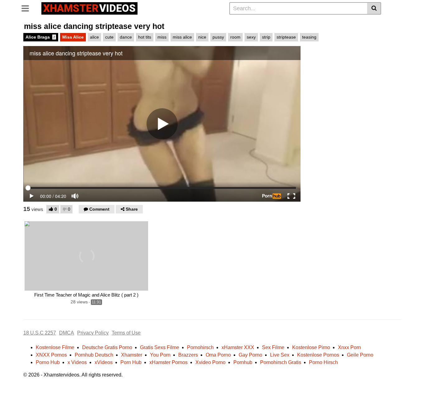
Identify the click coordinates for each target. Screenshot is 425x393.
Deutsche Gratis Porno (107, 347)
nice (202, 37)
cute (109, 37)
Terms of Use (126, 332)
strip (266, 37)
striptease (286, 37)
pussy (218, 37)
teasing (309, 37)
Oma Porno (218, 355)
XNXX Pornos (51, 355)
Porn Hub (131, 362)
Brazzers (188, 355)
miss (161, 37)
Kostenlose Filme (55, 347)
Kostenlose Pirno (311, 347)
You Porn (160, 355)
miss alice (182, 37)
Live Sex (279, 355)
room (235, 37)
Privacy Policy (93, 332)
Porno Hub (48, 362)
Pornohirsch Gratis (280, 362)
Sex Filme (273, 347)
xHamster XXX (238, 347)
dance (126, 37)
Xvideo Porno (210, 362)
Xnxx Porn (349, 347)
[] (374, 8)
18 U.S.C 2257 (39, 332)
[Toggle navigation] (28, 7)
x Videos (77, 362)
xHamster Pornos (168, 362)
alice (94, 37)
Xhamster (131, 355)
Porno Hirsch (323, 362)
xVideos (104, 362)
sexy (251, 37)
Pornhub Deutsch (94, 355)
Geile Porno (360, 355)
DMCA (66, 332)
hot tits (144, 37)
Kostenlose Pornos (318, 355)
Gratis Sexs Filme (159, 347)
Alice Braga (40, 37)
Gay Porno (250, 355)
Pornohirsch (200, 347)
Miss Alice (73, 37)
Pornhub (242, 362)
